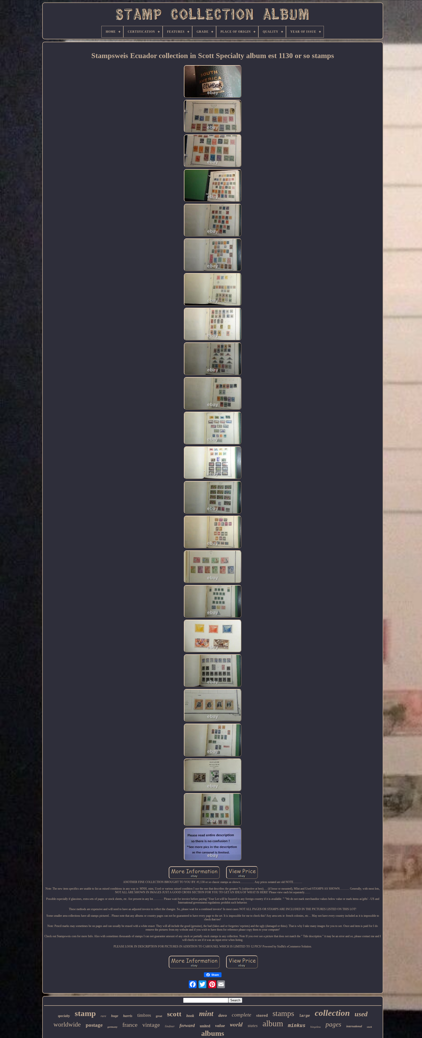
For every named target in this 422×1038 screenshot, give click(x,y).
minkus (297, 1025)
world (236, 1024)
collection (332, 1013)
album (273, 1023)
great (159, 1016)
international (354, 1026)
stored (262, 1015)
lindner (170, 1026)
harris (127, 1016)
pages (333, 1024)
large (304, 1016)
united (205, 1026)
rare (103, 1016)
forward (187, 1025)
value (220, 1025)
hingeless (315, 1026)
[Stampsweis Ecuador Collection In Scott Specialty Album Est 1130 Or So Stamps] (212, 82)
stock (369, 1027)
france (129, 1024)
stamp (85, 1013)
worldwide (67, 1024)
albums (212, 1033)
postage (94, 1025)
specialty (64, 1016)
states (253, 1025)
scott (174, 1014)
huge (114, 1016)
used (361, 1014)
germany (112, 1026)
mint (206, 1013)
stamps (283, 1013)
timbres (144, 1015)
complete (241, 1015)
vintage (151, 1025)
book (190, 1016)
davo (222, 1015)
